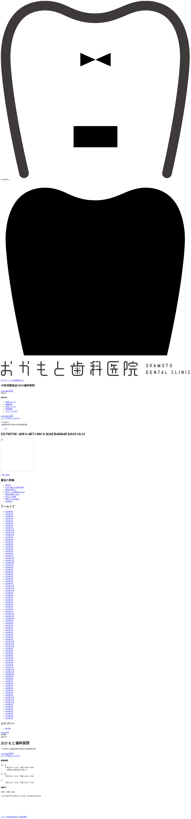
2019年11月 (9, 700)
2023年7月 (9, 597)
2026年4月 (9, 521)
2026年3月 (9, 523)
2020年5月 (9, 686)
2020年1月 (9, 695)
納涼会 (8, 485)
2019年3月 (9, 718)
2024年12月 (9, 558)
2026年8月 (9, 512)
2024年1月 (9, 584)
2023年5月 (9, 602)
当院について (10, 402)
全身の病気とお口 (12, 494)
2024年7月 (9, 570)
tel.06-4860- (7, 391)
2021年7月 (9, 653)
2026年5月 (9, 519)
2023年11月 (9, 588)
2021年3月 (9, 662)
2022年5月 (9, 630)
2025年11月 (9, 532)
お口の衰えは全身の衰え (15, 487)
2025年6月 (9, 544)
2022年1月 (9, 639)
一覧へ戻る (5, 475)
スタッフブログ (11, 411)
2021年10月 (9, 646)
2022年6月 (9, 628)
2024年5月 (9, 574)
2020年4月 (9, 688)
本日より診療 (10, 497)
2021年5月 (9, 658)
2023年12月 (9, 586)
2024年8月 (9, 567)
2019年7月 (9, 709)
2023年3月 (9, 607)
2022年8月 (9, 623)
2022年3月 (9, 635)
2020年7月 (9, 681)
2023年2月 (9, 609)
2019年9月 (9, 704)
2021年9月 (9, 649)
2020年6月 (9, 683)
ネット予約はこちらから (10, 418)
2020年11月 (9, 672)
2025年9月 (9, 537)
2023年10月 (9, 590)
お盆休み (8, 501)
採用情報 (8, 409)
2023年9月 (9, 593)
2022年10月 (9, 618)
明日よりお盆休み (12, 499)
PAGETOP (5, 732)
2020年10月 (9, 674)
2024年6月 (9, 572)
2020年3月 (9, 690)
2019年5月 (9, 714)
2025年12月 (9, 530)
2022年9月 (9, 621)
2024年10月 (9, 563)
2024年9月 (9, 565)
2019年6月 (9, 711)
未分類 (8, 728)
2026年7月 (9, 514)
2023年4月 (9, 604)
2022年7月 (9, 625)
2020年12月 (9, 669)
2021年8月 (9, 651)
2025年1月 (9, 556)
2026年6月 (9, 516)
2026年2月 (9, 525)
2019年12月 (9, 697)
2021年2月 (9, 665)
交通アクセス (10, 407)
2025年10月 (9, 535)
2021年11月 (9, 644)
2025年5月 (9, 546)
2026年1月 (9, 528)
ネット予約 (9, 817)
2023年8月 (9, 595)
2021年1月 (9, 667)
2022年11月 (9, 616)
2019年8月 (9, 707)
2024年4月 (9, 577)
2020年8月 (9, 679)
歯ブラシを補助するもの (15, 492)
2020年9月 (9, 676)
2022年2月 (9, 637)
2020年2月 (9, 693)
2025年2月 (9, 553)
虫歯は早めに (10, 490)
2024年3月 (9, 579)
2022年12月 (9, 614)
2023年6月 (9, 600)
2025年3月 (9, 551)
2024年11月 (9, 560)
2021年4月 (9, 660)
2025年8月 (9, 539)
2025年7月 (9, 542)
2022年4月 (9, 632)
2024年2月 (9, 581)
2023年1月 (9, 611)
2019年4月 (9, 716)
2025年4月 (9, 549)
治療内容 (8, 404)
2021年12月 (9, 642)
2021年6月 (9, 655)
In (6, 429)
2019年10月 (9, 702)
